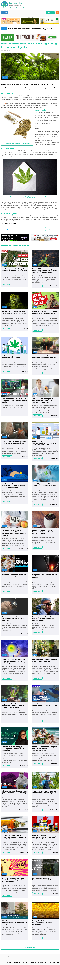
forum (50, 13)
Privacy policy (54, 962)
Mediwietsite (16, 3)
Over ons (17, 962)
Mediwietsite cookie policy (39, 962)
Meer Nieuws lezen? (30, 948)
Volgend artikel (51, 229)
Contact (25, 962)
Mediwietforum (15, 6)
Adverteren (7, 962)
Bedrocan (11, 101)
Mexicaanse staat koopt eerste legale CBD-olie (26, 29)
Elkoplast (3, 103)
